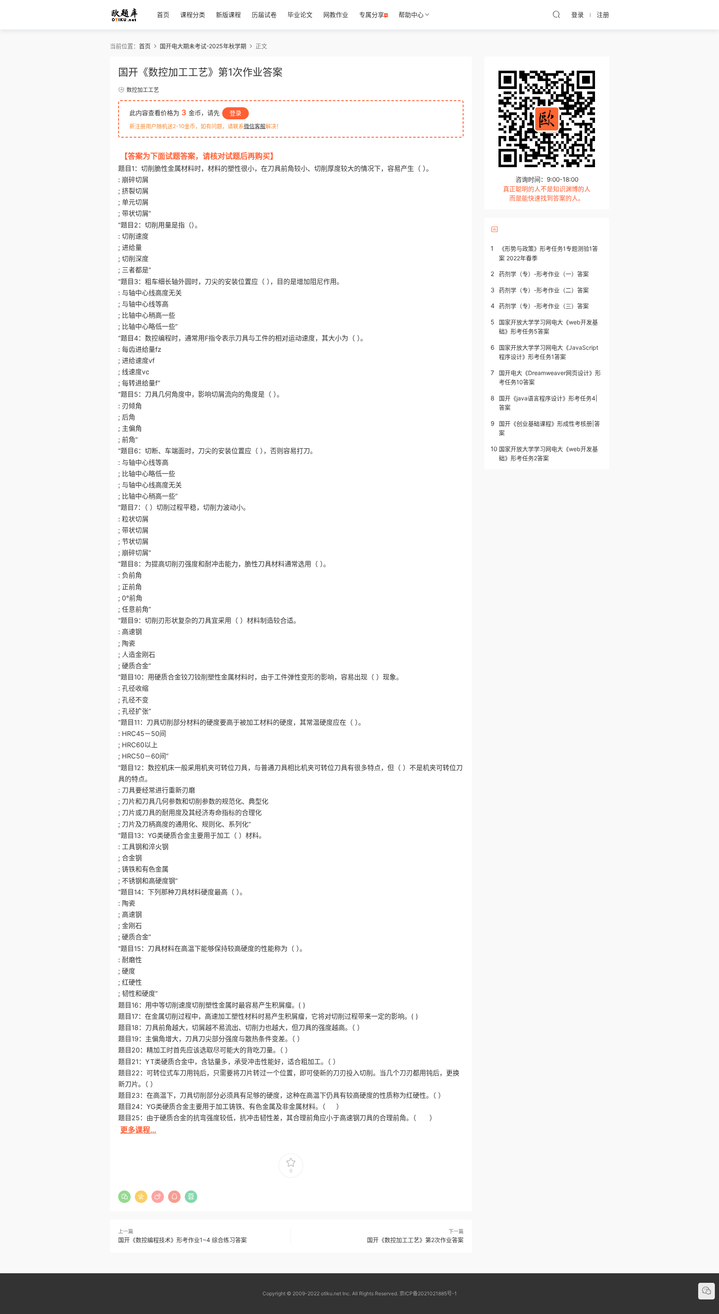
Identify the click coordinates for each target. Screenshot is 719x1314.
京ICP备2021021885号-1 (428, 1293)
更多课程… (138, 1130)
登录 (235, 112)
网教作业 (335, 15)
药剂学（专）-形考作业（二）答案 (544, 290)
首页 (163, 15)
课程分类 (192, 15)
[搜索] (556, 14)
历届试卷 (264, 15)
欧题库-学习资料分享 (124, 14)
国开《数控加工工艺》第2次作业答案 (415, 1239)
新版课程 (228, 15)
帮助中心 (411, 15)
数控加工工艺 (142, 89)
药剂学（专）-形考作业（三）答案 (544, 305)
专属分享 (371, 15)
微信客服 (254, 126)
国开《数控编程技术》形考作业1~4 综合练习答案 (182, 1239)
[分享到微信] (124, 1197)
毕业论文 (300, 15)
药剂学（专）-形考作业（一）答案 (544, 273)
